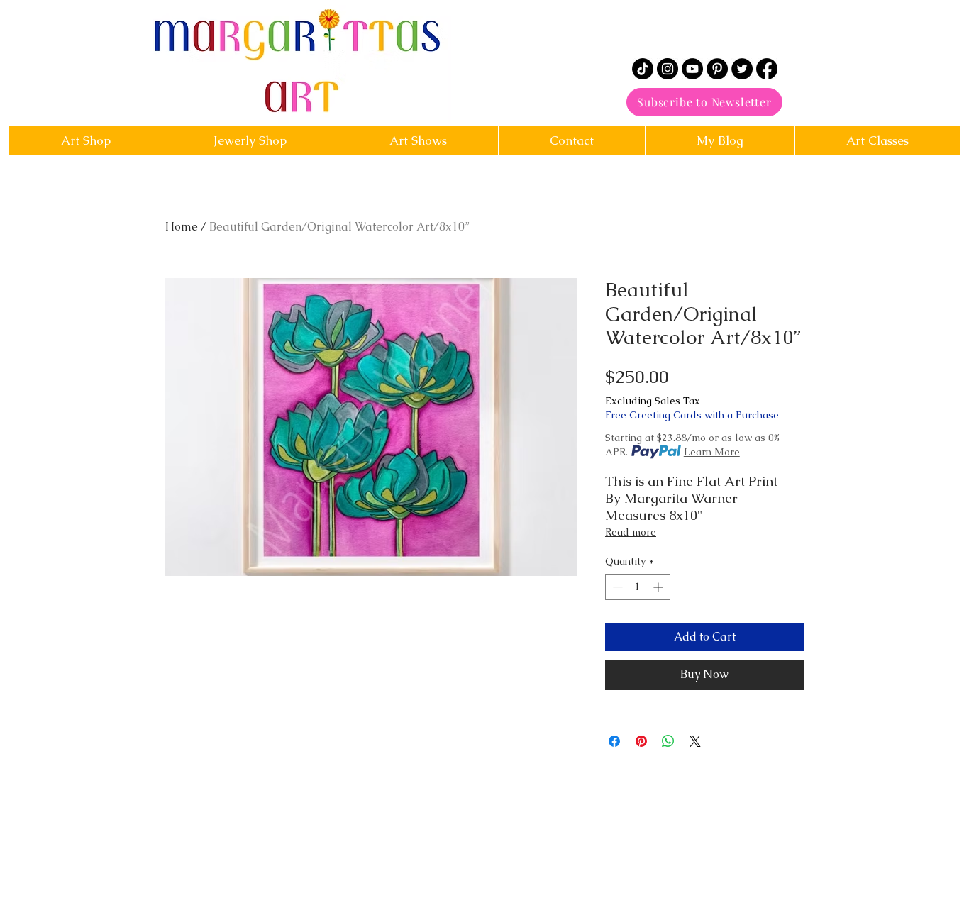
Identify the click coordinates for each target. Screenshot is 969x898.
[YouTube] (692, 68)
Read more (630, 532)
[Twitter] (742, 68)
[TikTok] (642, 68)
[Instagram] (667, 68)
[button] (571, 140)
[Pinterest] (717, 68)
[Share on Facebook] (614, 741)
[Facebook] (766, 68)
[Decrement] (616, 587)
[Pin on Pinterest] (641, 741)
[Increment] (659, 587)
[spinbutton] (637, 587)
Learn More (712, 451)
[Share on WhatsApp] (668, 741)
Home (181, 226)
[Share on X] (695, 741)
